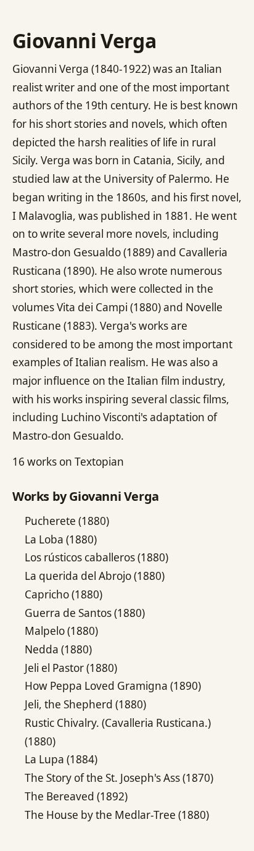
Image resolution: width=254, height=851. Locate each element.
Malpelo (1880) (61, 631)
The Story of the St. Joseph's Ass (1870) (119, 778)
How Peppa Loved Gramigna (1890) (113, 686)
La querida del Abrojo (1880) (95, 576)
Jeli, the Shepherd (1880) (85, 704)
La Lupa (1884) (61, 759)
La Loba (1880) (61, 539)
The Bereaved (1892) (76, 796)
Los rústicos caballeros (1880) (96, 557)
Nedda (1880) (58, 649)
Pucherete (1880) (67, 521)
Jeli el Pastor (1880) (71, 668)
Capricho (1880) (63, 594)
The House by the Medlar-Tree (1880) (117, 815)
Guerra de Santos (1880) (85, 613)
